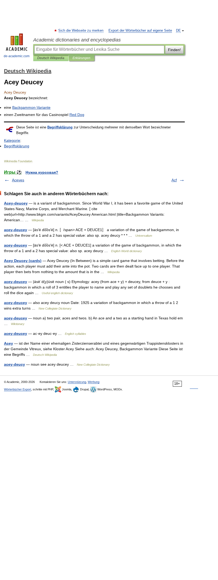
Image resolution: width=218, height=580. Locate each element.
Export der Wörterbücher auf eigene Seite (140, 30)
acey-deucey (15, 230)
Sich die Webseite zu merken (81, 30)
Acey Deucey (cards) (22, 260)
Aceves (18, 180)
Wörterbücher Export (17, 389)
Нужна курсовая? (42, 172)
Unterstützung (77, 381)
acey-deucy (14, 364)
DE (178, 30)
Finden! (174, 50)
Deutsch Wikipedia (50, 58)
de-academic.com (17, 56)
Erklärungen (81, 58)
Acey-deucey (16, 203)
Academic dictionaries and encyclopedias (77, 40)
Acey (8, 343)
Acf (174, 180)
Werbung (93, 381)
